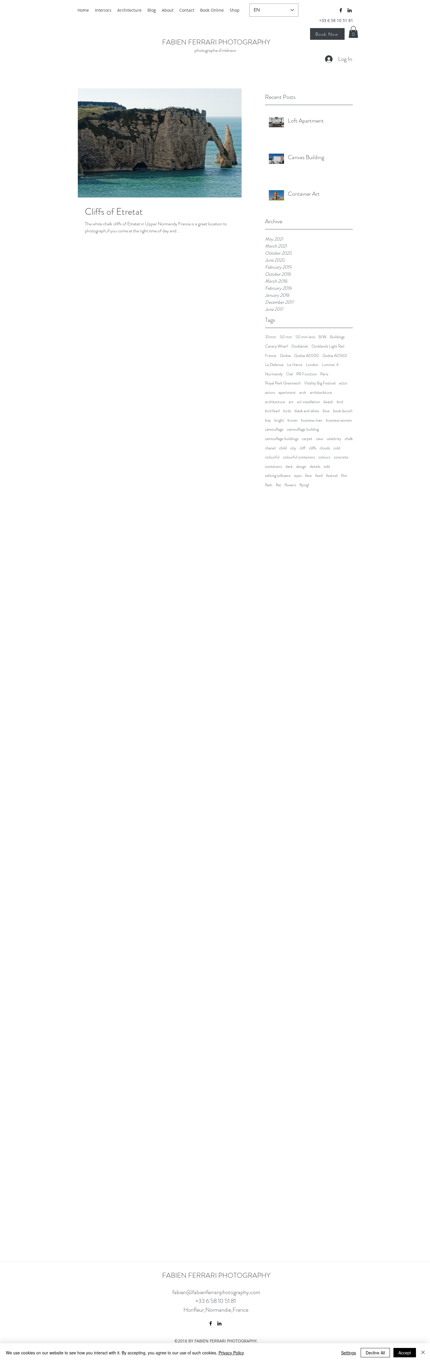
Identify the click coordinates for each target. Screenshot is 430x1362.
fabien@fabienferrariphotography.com (216, 1292)
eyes (298, 475)
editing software (278, 475)
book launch (342, 411)
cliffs (312, 448)
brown (292, 420)
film (344, 475)
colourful (272, 457)
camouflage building (303, 429)
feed (319, 475)
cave (319, 439)
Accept (404, 1353)
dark (289, 466)
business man (311, 420)
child (283, 448)
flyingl (304, 485)
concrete (341, 457)
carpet (307, 439)
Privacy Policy (231, 1353)
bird (340, 402)
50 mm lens (305, 337)
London (312, 364)
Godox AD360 (334, 355)
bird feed (272, 411)
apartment (287, 392)
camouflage (274, 429)
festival (332, 475)
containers (273, 466)
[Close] (422, 1352)
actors (270, 392)
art (291, 402)
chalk (349, 439)
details (315, 466)
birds (287, 411)
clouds (325, 448)
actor (343, 383)
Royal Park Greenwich (283, 383)
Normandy (274, 374)
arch (302, 392)
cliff (302, 448)
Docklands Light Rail (328, 346)
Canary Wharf (276, 346)
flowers (290, 485)
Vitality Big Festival (320, 383)
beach (328, 402)
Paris (324, 374)
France (270, 355)
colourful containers (299, 457)
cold (336, 448)
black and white (307, 411)
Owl (289, 374)
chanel (270, 448)
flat (278, 485)
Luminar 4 (330, 364)
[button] (353, 32)
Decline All (375, 1353)
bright (279, 420)
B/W (322, 337)
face (308, 475)
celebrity (334, 439)
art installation (308, 402)
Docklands (299, 346)
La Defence (274, 364)
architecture (275, 402)
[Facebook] (341, 10)
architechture (321, 392)
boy (268, 420)
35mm (270, 337)
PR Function (306, 374)
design (301, 466)
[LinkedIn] (349, 10)
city (293, 448)
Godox (285, 355)
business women (339, 420)
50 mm (286, 337)
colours (324, 457)
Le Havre (294, 364)
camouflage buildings (281, 439)
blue (326, 411)
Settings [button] (348, 1353)
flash (268, 485)
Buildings (337, 337)
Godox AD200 (306, 355)
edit (327, 466)
